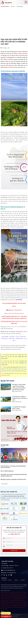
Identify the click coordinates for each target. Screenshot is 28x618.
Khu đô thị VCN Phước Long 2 (14, 369)
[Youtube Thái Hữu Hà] (11, 575)
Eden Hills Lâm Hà (8, 602)
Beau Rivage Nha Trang (21, 605)
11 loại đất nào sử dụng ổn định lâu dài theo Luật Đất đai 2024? (19, 398)
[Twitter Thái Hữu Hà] (4, 575)
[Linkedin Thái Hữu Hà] (6, 575)
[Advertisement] (14, 22)
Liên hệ (23, 580)
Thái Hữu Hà (17, 614)
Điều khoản (13, 616)
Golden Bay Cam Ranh (8, 593)
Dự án (10, 580)
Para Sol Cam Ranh (11, 370)
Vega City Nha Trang (11, 598)
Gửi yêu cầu (14, 550)
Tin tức (16, 580)
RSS (16, 616)
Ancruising (15, 593)
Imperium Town (4, 592)
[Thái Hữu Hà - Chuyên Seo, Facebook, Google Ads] (14, 428)
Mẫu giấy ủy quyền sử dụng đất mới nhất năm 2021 (13, 479)
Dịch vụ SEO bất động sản (7, 471)
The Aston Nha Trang (8, 600)
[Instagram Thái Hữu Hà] (9, 575)
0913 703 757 (15, 534)
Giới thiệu (4, 580)
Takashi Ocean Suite (12, 592)
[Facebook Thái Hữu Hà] (2, 575)
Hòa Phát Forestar (21, 597)
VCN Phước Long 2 (7, 595)
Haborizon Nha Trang (21, 370)
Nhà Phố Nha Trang (5, 607)
